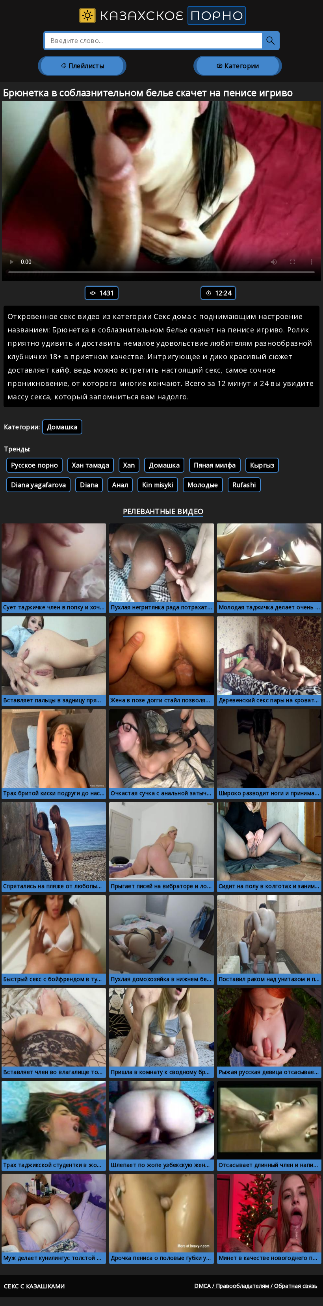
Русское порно (34, 465)
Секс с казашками (34, 1286)
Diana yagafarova (38, 484)
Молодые (202, 484)
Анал (120, 484)
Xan (129, 465)
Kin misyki (157, 484)
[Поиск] (271, 40)
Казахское (169, 15)
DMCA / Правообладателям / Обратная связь (255, 1285)
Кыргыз (262, 465)
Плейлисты (85, 65)
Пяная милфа (215, 465)
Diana (89, 484)
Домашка (62, 427)
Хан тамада (90, 465)
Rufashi (244, 484)
